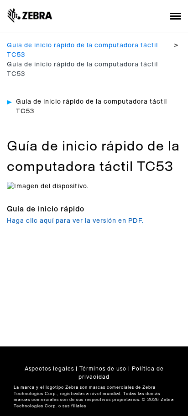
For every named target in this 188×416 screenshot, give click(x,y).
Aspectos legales (49, 368)
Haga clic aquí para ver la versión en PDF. (75, 221)
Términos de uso (102, 368)
